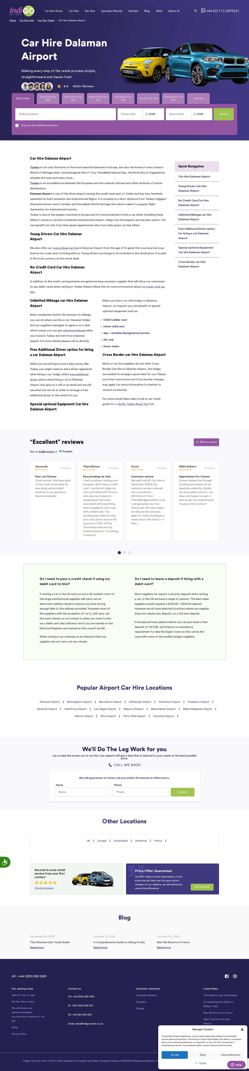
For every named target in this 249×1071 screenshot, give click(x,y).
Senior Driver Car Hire (98, 98)
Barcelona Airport (110, 702)
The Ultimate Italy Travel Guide (220, 995)
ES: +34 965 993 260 (80, 1014)
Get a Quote (202, 887)
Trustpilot (141, 1002)
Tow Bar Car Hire (148, 98)
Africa (158, 840)
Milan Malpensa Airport (197, 709)
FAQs (159, 11)
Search (223, 114)
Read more (37, 947)
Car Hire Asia (27, 20)
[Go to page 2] (124, 552)
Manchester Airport (163, 709)
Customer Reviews (146, 995)
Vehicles (133, 11)
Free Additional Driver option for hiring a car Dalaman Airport (196, 233)
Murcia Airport (84, 716)
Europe (102, 840)
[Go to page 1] (119, 552)
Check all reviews (44, 888)
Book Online (23, 98)
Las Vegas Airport (105, 709)
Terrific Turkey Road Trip (132, 404)
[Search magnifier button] (196, 11)
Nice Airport (108, 716)
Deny (203, 1054)
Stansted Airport (163, 716)
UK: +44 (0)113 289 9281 (81, 996)
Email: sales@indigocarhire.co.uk (85, 1023)
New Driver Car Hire (73, 98)
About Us (174, 11)
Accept (175, 1054)
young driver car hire (66, 248)
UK (88, 840)
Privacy (202, 1063)
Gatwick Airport (47, 709)
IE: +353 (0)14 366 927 (80, 1005)
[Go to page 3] (129, 552)
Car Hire (74, 11)
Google (140, 1008)
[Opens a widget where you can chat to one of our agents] (236, 1065)
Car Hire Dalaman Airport (194, 176)
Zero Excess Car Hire (173, 98)
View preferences (230, 1054)
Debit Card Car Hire (48, 98)
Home (12, 20)
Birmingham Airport (79, 702)
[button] (242, 1029)
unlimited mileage (74, 330)
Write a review (208, 442)
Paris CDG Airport (134, 716)
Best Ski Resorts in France (217, 1013)
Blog (147, 11)
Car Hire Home (54, 11)
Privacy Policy (19, 1034)
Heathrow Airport (76, 709)
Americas (141, 840)
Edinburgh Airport (140, 702)
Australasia (121, 840)
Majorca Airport (134, 709)
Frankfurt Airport (198, 702)
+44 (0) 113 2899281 (223, 11)
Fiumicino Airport (169, 702)
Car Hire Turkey (46, 20)
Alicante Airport (50, 702)
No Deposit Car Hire (123, 98)
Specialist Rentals (111, 11)
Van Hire (90, 11)
